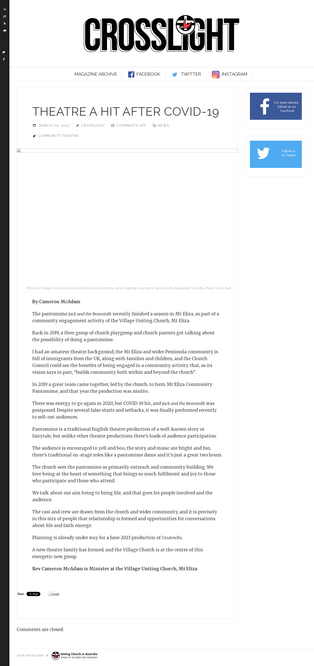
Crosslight (93, 125)
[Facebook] (4, 59)
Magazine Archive (96, 74)
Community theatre (58, 136)
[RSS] (5, 23)
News (163, 125)
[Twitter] (4, 52)
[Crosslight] (162, 33)
